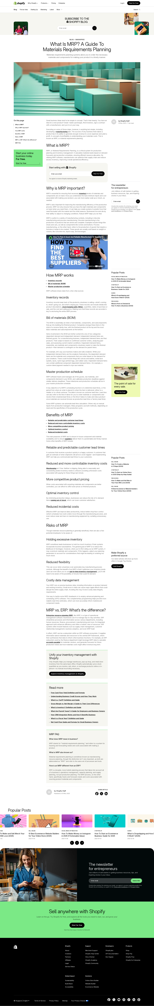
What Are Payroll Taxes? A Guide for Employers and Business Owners (78, 711)
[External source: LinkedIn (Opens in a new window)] (133, 999)
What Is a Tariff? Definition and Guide (65, 700)
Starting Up (34, 9)
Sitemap (65, 1001)
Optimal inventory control (58, 429)
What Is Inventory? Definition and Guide (66, 707)
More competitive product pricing (61, 426)
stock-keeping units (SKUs (72, 307)
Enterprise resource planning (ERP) (59, 615)
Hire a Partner (90, 957)
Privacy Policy (128, 211)
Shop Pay (129, 954)
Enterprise (62, 3)
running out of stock (58, 500)
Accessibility (69, 987)
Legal (67, 963)
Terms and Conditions (121, 887)
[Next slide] (82, 843)
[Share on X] (101, 793)
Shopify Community (91, 963)
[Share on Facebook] (96, 793)
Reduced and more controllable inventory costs (66, 423)
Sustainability (69, 980)
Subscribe (136, 881)
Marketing (44, 9)
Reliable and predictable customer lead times (65, 420)
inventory (82, 193)
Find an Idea (24, 9)
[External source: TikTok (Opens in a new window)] (128, 999)
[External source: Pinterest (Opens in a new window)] (138, 999)
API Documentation (112, 954)
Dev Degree (109, 957)
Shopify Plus (130, 957)
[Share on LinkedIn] (106, 793)
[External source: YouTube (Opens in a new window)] (118, 999)
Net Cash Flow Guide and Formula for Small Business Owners (74, 722)
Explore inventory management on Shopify (67, 674)
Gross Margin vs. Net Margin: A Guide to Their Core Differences (75, 704)
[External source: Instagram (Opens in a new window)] (123, 999)
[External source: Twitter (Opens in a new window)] (113, 999)
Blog (15, 9)
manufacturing (61, 132)
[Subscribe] (94, 28)
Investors (68, 954)
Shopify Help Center (92, 954)
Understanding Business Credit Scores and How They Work (73, 696)
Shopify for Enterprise (133, 960)
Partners (68, 957)
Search (136, 9)
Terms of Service (40, 1001)
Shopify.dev (109, 950)
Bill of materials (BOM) (57, 284)
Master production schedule (59, 286)
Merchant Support (91, 950)
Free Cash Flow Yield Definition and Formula (68, 693)
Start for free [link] (98, 174)
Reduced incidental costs (58, 432)
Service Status (70, 966)
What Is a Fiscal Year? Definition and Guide (67, 718)
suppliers (68, 439)
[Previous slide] (72, 843)
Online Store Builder (92, 980)
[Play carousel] (77, 843)
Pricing (53, 3)
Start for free (133, 3)
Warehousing (51, 468)
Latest (52, 9)
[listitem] (77, 826)
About (67, 950)
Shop (127, 950)
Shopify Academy (91, 960)
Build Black (69, 984)
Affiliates (68, 960)
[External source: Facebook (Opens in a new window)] (108, 999)
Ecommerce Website (92, 987)
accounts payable (53, 642)
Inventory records (55, 281)
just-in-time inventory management (83, 571)
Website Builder (90, 984)
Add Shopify (117, 566)
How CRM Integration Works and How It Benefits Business (73, 715)
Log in (122, 3)
